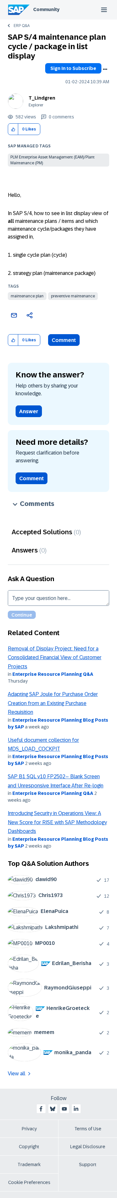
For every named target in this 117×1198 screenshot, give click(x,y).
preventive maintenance (73, 296)
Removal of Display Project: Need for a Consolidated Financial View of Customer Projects (54, 657)
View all (16, 1073)
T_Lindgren (42, 98)
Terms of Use (87, 1128)
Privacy (29, 1128)
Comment (64, 340)
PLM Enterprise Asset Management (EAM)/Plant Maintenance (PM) (52, 160)
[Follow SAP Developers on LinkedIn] (76, 1108)
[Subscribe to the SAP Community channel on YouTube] (64, 1108)
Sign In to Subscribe (73, 68)
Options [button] (105, 69)
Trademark (29, 1164)
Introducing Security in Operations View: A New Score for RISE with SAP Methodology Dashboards (57, 822)
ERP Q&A (22, 25)
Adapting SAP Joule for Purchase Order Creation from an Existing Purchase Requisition (53, 703)
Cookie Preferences (29, 1182)
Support (88, 1164)
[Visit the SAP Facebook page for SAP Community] (41, 1108)
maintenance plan (27, 296)
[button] (13, 129)
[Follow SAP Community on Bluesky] (52, 1108)
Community (46, 9)
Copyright (29, 1146)
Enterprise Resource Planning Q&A (52, 674)
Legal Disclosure (87, 1146)
